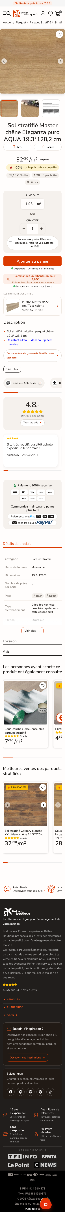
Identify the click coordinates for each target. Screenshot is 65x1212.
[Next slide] (60, 61)
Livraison (10, 641)
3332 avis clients (26, 990)
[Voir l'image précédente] (7, 805)
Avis (6, 651)
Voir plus (12, 369)
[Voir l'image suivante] (43, 805)
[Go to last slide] (4, 61)
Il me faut (32, 195)
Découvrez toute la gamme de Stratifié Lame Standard (30, 355)
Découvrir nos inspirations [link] (25, 1057)
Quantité (32, 220)
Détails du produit (17, 543)
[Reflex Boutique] (25, 13)
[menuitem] (9, 108)
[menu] (7, 13)
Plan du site (32, 1209)
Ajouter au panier (32, 261)
